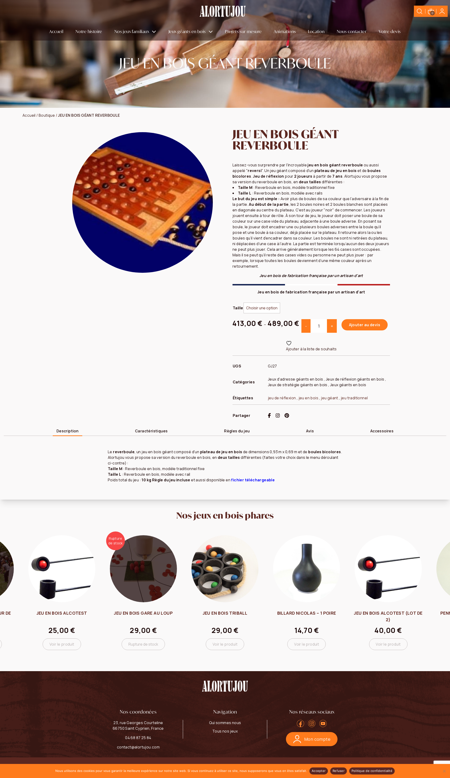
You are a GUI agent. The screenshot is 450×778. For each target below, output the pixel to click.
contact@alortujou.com (138, 747)
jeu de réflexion (282, 397)
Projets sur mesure (243, 31)
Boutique (47, 115)
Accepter (319, 771)
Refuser (339, 771)
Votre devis (390, 31)
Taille (238, 307)
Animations (285, 31)
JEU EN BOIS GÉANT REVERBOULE (89, 115)
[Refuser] (444, 771)
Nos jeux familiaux (131, 31)
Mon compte (317, 739)
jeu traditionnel (354, 397)
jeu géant (329, 397)
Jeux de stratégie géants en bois (297, 384)
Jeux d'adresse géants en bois (295, 379)
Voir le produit (143, 644)
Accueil (56, 31)
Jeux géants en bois (187, 31)
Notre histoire (88, 31)
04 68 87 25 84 (138, 737)
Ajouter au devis (364, 324)
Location (316, 31)
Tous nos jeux (225, 731)
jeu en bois (308, 397)
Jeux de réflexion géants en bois (355, 379)
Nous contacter (352, 31)
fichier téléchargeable (253, 480)
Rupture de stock (62, 644)
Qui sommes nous (225, 722)
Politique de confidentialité (372, 771)
